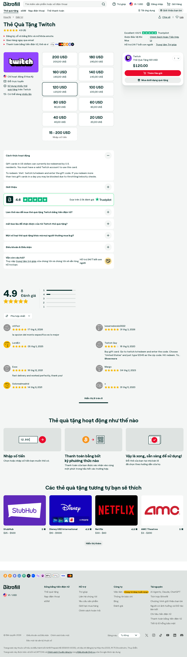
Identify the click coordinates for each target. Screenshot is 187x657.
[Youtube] (167, 635)
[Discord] (181, 635)
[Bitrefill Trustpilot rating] (35, 199)
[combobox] (62, 4)
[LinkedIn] (174, 635)
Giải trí (19, 17)
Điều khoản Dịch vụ (86, 652)
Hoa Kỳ (7, 17)
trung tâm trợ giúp (26, 261)
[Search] (103, 4)
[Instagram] (153, 635)
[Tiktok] (160, 635)
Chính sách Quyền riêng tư (59, 652)
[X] (146, 635)
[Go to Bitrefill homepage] (12, 4)
